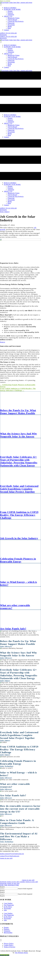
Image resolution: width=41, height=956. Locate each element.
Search (2, 887)
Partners (10, 13)
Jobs (5, 910)
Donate (10, 11)
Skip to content (5, 1)
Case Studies (8, 903)
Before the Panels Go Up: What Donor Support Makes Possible (18, 412)
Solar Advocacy (6, 646)
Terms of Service (9, 947)
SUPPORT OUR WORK (12, 9)
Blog (9, 28)
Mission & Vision (13, 18)
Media (10, 26)
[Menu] (1, 4)
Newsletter (11, 25)
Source (2, 342)
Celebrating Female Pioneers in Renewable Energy (18, 560)
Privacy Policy (9, 943)
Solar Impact (5, 212)
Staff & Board (12, 19)
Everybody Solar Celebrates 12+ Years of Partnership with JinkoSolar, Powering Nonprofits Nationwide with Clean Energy (18, 461)
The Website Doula (21, 952)
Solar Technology (6, 766)
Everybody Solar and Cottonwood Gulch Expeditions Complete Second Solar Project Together (19, 489)
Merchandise (8, 932)
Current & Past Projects (15, 21)
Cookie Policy (8, 945)
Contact (6, 30)
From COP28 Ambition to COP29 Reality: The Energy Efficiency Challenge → (18, 389)
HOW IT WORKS (10, 8)
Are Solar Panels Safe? (13, 628)
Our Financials (9, 905)
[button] (2, 890)
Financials (11, 23)
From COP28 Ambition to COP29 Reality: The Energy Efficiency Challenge (19, 515)
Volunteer (11, 14)
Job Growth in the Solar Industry (19, 538)
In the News (8, 907)
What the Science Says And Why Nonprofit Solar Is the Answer (18, 435)
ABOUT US (8, 16)
